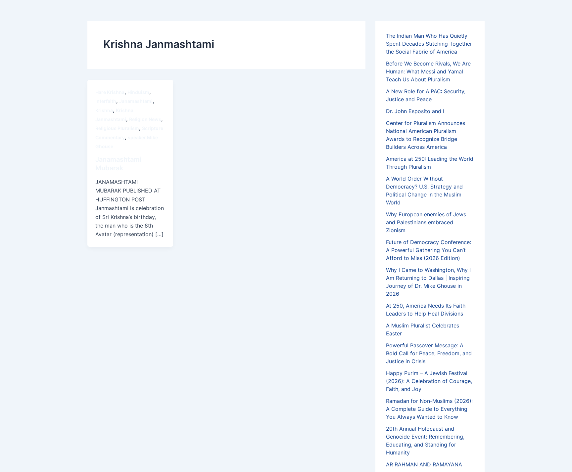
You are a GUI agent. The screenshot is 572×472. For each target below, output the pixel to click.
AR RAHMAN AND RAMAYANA (424, 464)
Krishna (104, 110)
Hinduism (138, 92)
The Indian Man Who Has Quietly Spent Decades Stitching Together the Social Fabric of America (429, 43)
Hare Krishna (109, 92)
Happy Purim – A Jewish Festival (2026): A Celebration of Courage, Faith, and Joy (429, 381)
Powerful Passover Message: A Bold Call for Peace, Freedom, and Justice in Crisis (429, 353)
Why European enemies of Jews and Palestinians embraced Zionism (426, 222)
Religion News (145, 119)
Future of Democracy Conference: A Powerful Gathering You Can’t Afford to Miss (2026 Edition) (428, 250)
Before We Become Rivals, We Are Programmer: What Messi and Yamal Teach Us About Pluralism (428, 71)
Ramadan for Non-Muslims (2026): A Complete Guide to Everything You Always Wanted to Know (429, 409)
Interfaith (105, 101)
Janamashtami (136, 101)
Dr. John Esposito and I (415, 111)
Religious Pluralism (117, 128)
